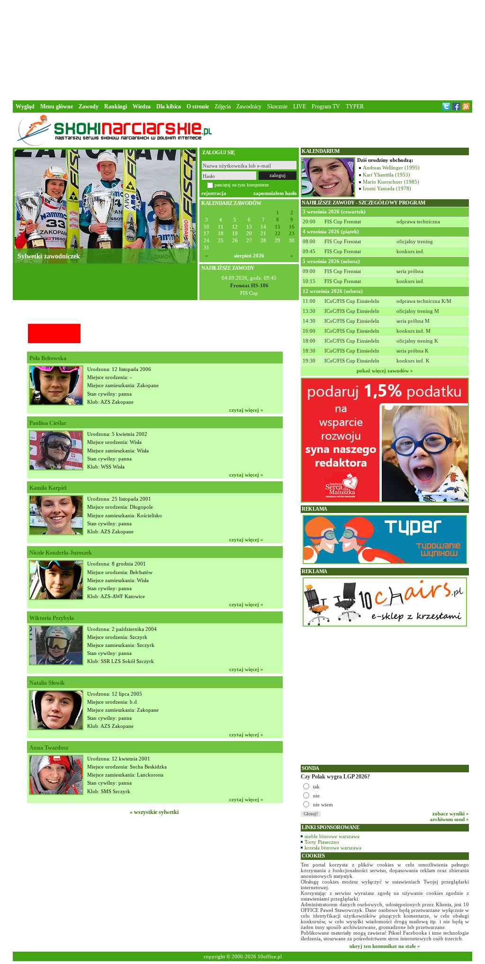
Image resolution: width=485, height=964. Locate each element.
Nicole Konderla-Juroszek (60, 552)
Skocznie (277, 106)
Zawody (89, 106)
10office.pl (270, 956)
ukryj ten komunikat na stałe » (385, 946)
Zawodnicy (248, 106)
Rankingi (115, 106)
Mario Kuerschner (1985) (391, 182)
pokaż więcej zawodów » (385, 370)
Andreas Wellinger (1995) (391, 167)
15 (277, 227)
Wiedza (142, 106)
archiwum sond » (449, 819)
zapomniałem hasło (275, 193)
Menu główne (56, 106)
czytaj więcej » (246, 410)
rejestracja (213, 193)
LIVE (299, 106)
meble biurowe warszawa (332, 836)
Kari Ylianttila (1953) (386, 174)
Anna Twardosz (48, 747)
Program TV (326, 106)
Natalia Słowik (47, 683)
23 (292, 233)
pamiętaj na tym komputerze (242, 184)
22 (277, 233)
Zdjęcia (223, 106)
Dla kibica (168, 106)
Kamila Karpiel (47, 488)
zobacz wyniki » (450, 813)
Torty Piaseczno (322, 842)
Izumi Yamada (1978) (387, 188)
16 (292, 227)
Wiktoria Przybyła (51, 618)
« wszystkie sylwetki (154, 812)
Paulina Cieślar (47, 423)
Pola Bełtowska (47, 358)
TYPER (355, 106)
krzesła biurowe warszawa (333, 847)
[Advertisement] (242, 49)
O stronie (198, 106)
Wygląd (25, 106)
